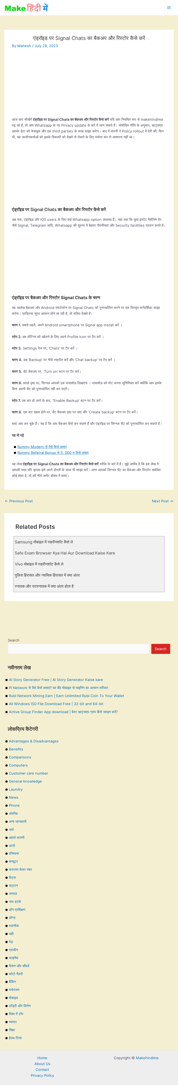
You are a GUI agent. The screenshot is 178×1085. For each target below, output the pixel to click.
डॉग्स (12, 917)
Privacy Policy (42, 1075)
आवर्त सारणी (17, 837)
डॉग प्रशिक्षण (17, 909)
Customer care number (28, 773)
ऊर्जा (12, 845)
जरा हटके (15, 901)
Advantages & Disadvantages (34, 741)
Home (42, 1058)
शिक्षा (12, 1030)
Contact (42, 1069)
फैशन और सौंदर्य (19, 966)
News (13, 797)
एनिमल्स (14, 853)
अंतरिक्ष (13, 813)
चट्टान (13, 885)
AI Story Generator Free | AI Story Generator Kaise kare (56, 680)
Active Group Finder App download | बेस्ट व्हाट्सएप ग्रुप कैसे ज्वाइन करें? (63, 712)
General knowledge (25, 781)
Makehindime (147, 1058)
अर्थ (11, 829)
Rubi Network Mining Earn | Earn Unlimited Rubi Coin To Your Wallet (66, 696)
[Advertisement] (89, 86)
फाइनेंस (13, 958)
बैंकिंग (12, 981)
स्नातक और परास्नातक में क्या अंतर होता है (44, 586)
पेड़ (11, 942)
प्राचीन (13, 950)
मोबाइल (13, 998)
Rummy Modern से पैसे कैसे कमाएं (42, 447)
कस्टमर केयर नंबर (20, 869)
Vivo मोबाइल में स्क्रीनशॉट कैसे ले (39, 564)
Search (14, 640)
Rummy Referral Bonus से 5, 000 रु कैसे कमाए (53, 452)
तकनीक (14, 925)
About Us (42, 1064)
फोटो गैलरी (16, 974)
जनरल (13, 893)
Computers (18, 765)
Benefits (16, 749)
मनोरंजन (14, 990)
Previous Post (19, 501)
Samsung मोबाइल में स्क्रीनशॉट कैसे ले (44, 541)
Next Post (162, 501)
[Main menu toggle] (169, 8)
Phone (14, 805)
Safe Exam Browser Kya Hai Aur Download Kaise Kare (65, 553)
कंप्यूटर (13, 861)
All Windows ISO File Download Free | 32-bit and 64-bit (56, 704)
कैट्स (12, 877)
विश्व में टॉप (16, 1014)
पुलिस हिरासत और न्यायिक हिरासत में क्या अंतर (47, 575)
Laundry (16, 789)
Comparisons (20, 757)
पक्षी (11, 934)
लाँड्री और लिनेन (20, 1006)
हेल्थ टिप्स (15, 1038)
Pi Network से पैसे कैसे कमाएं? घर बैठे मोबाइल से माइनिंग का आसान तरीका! (58, 688)
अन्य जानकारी (17, 821)
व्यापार (13, 1022)
